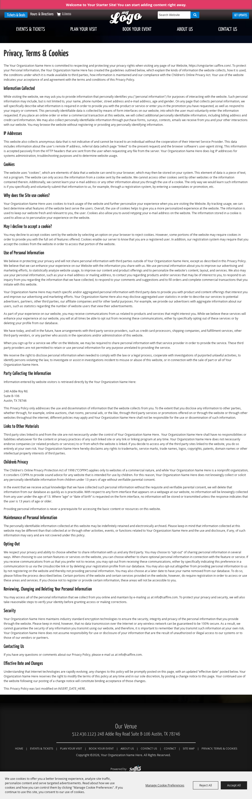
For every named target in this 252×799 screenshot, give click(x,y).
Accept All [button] (234, 785)
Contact (170, 748)
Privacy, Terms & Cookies (219, 748)
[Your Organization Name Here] (126, 18)
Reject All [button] (205, 785)
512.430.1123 (84, 734)
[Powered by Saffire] (135, 769)
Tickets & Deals (16, 15)
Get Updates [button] (240, 15)
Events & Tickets (30, 29)
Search (194, 15)
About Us (185, 29)
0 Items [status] (66, 13)
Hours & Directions (42, 14)
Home (19, 748)
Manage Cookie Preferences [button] (164, 785)
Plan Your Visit (83, 29)
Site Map (189, 748)
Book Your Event (137, 29)
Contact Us (227, 29)
